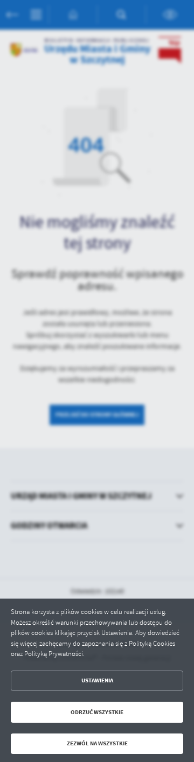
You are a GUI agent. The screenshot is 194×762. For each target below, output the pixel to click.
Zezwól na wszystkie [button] (97, 743)
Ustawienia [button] (97, 680)
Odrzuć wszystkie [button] (97, 712)
